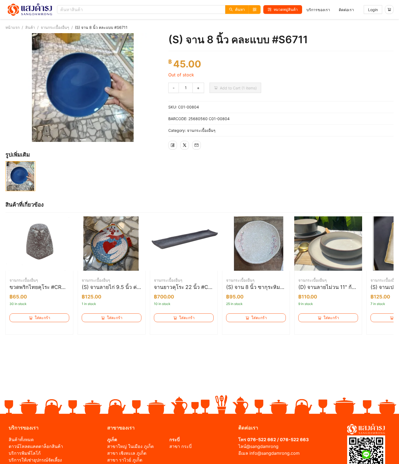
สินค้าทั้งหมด (21, 439)
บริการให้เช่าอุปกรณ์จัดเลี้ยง (35, 460)
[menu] (330, 9)
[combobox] (160, 9)
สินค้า (30, 27)
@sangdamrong (262, 446)
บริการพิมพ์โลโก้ (25, 453)
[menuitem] (318, 9)
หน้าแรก (12, 27)
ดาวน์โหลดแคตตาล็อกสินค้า (36, 446)
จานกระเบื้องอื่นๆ (55, 27)
